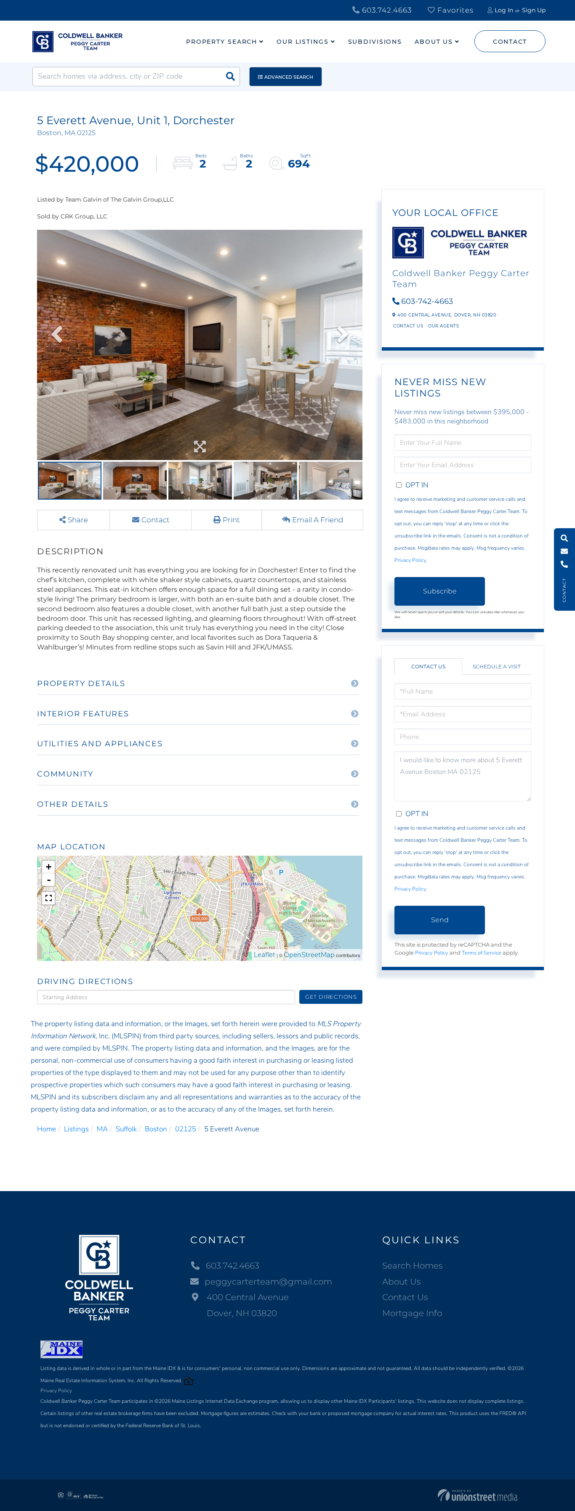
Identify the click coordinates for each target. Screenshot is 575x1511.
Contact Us (408, 326)
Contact (510, 41)
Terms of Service (481, 953)
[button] (230, 76)
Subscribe (440, 591)
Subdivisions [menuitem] (375, 41)
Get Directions (331, 996)
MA (102, 1129)
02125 (185, 1129)
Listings (76, 1129)
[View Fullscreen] (48, 898)
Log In (504, 10)
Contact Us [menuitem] (405, 1297)
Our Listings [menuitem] (303, 41)
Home (46, 1129)
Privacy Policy (410, 560)
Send (440, 920)
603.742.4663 (386, 10)
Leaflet (264, 955)
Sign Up (534, 10)
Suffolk (126, 1129)
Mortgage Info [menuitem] (412, 1313)
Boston (156, 1129)
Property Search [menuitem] (221, 41)
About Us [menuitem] (434, 41)
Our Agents (443, 326)
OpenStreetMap (309, 955)
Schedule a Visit (497, 666)
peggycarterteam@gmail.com (268, 1282)
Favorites (454, 10)
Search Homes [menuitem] (412, 1266)
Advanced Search (288, 77)
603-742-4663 (427, 301)
